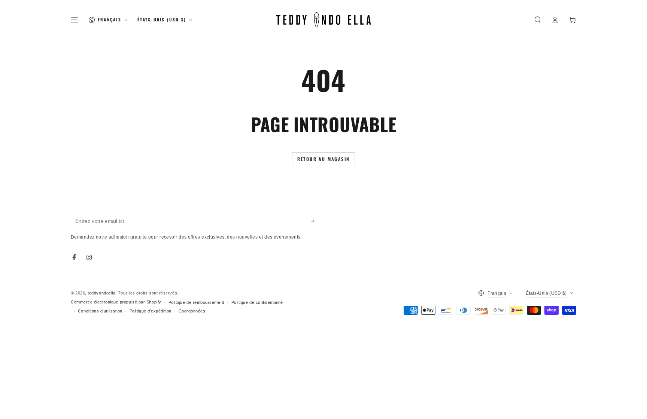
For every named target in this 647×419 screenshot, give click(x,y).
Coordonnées (192, 311)
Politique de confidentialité (257, 302)
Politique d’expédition (150, 311)
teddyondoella (101, 293)
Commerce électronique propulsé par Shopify (116, 302)
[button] (537, 19)
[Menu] (74, 19)
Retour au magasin (323, 159)
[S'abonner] (315, 221)
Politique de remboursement (196, 302)
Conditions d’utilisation (100, 311)
